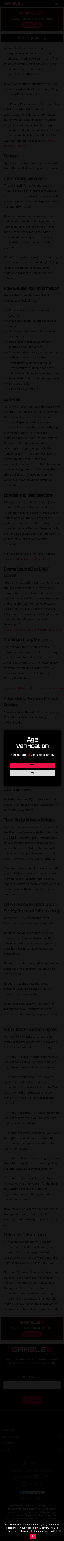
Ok (32, 1536)
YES (32, 765)
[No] (60, 1530)
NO (32, 773)
